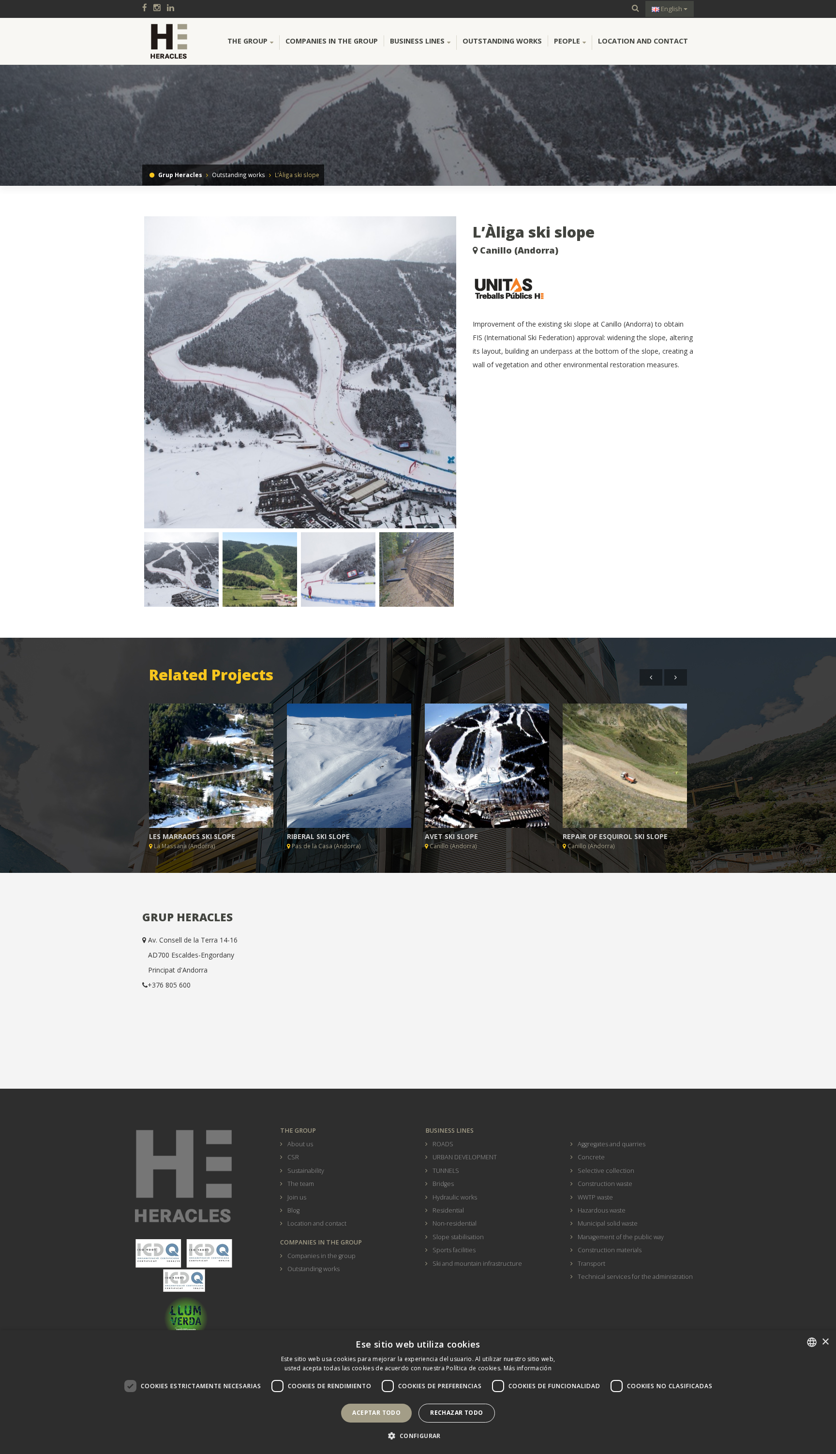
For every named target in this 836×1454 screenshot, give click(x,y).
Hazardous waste (602, 1210)
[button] (417, 1436)
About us (300, 1144)
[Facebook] (147, 8)
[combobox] (812, 1342)
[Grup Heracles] (168, 41)
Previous (129, 376)
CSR (293, 1157)
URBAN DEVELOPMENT (465, 1157)
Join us (296, 1197)
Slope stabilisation (458, 1237)
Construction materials (610, 1250)
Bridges (443, 1184)
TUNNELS (446, 1171)
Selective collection (606, 1171)
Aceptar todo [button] (376, 1413)
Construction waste (605, 1184)
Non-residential (455, 1223)
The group (247, 40)
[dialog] (418, 1392)
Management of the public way (621, 1237)
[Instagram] (159, 8)
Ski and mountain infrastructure (477, 1263)
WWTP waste (595, 1197)
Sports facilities (454, 1250)
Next (472, 376)
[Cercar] (635, 8)
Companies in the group (331, 40)
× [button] (825, 1342)
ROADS (443, 1144)
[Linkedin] (173, 8)
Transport (591, 1263)
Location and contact (643, 40)
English (671, 8)
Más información (528, 1368)
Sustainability (305, 1171)
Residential (448, 1210)
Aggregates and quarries (611, 1144)
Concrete (591, 1157)
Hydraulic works (455, 1197)
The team (300, 1184)
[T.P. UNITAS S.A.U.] (583, 289)
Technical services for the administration (635, 1277)
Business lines (417, 40)
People (567, 40)
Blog (293, 1210)
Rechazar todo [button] (456, 1413)
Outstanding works (502, 40)
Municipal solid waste (608, 1223)
